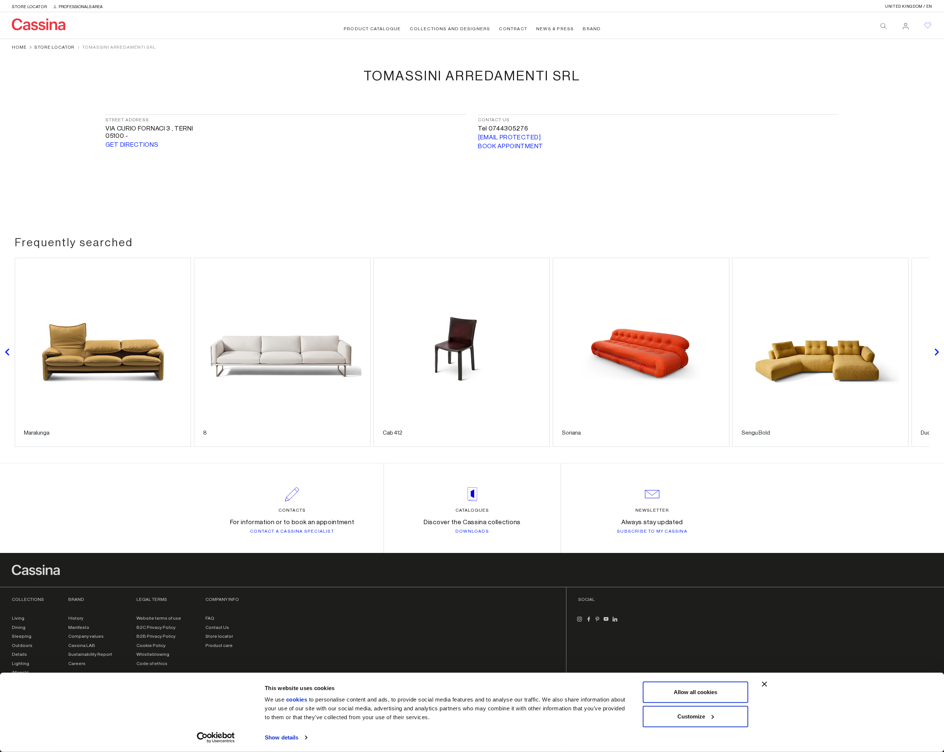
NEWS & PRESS (555, 29)
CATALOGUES (472, 510)
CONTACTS (292, 510)
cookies (297, 699)
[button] (7, 352)
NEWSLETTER (652, 510)
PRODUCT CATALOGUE (372, 29)
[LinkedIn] (615, 622)
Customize (691, 716)
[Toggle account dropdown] (906, 24)
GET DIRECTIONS (132, 145)
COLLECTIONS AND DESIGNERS (450, 29)
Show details (281, 737)
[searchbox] (883, 26)
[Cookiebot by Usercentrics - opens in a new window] (216, 737)
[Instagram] (579, 622)
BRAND (592, 29)
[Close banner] (764, 684)
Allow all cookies (695, 692)
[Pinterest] (597, 622)
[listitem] (103, 352)
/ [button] (908, 6)
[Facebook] (588, 622)
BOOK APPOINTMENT (510, 146)
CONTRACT (513, 29)
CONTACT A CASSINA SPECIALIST (292, 531)
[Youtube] (606, 622)
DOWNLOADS (472, 531)
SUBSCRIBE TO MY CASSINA (652, 531)
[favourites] (927, 25)
